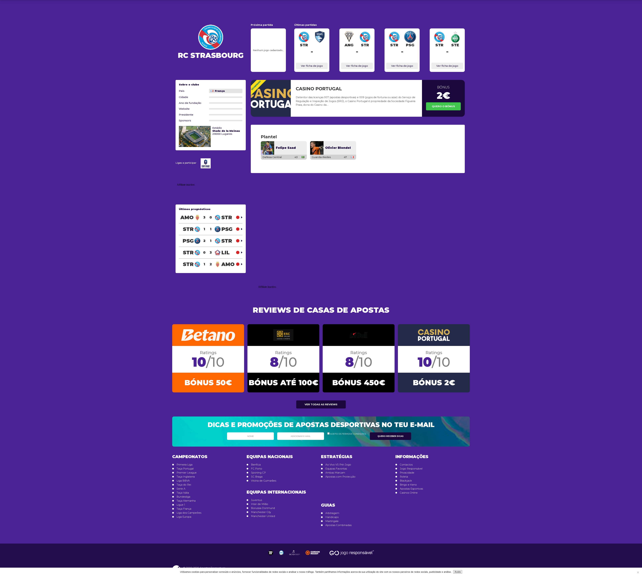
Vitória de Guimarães (263, 480)
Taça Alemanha (186, 500)
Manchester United (263, 516)
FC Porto (256, 468)
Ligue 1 (181, 504)
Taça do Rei (184, 484)
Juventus (256, 500)
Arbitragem (332, 513)
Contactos (406, 464)
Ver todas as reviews (321, 404)
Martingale (332, 521)
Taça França (184, 508)
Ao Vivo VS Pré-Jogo (338, 464)
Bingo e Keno (408, 484)
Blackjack (406, 480)
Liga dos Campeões (189, 512)
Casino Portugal (319, 88)
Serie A (181, 488)
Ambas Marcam (335, 472)
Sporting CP (258, 472)
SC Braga (256, 476)
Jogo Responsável (411, 468)
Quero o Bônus (443, 106)
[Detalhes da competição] (206, 163)
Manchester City (261, 512)
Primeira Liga (184, 464)
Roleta (404, 476)
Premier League (187, 472)
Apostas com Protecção (340, 476)
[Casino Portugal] (271, 98)
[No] (637, 572)
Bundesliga (183, 496)
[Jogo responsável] (270, 552)
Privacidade (407, 472)
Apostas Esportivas (411, 488)
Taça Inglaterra (186, 476)
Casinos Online (409, 492)
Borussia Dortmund (263, 508)
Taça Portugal (185, 468)
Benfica (256, 464)
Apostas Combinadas (338, 525)
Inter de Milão (259, 504)
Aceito (458, 572)
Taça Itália (183, 492)
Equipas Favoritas (336, 468)
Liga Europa (184, 516)
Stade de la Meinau (226, 130)
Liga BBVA (183, 480)
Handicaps (332, 517)
